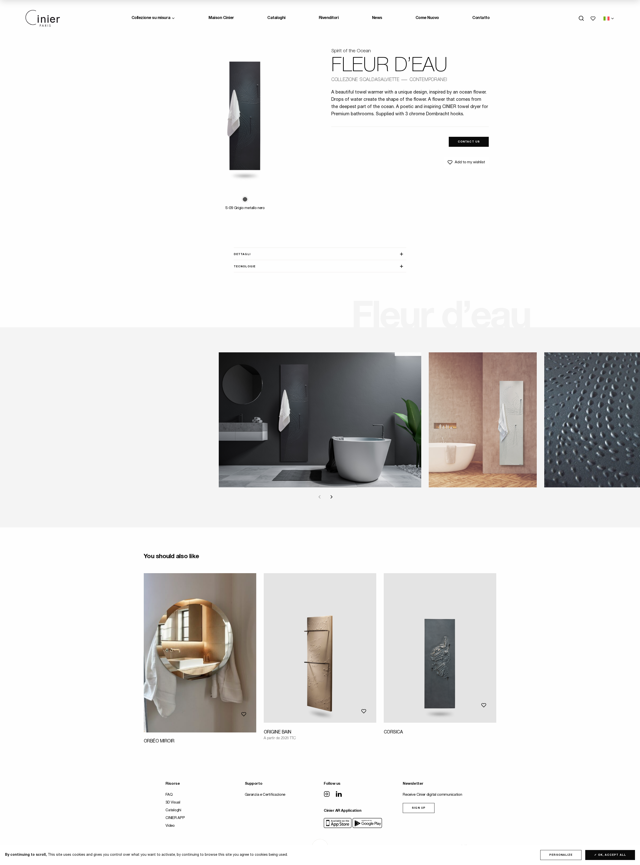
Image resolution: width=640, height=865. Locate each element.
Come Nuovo (427, 18)
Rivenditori (329, 18)
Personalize (560, 855)
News (377, 18)
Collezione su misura (151, 18)
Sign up (419, 808)
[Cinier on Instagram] (327, 794)
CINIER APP (175, 818)
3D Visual (173, 802)
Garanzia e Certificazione (265, 795)
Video (170, 826)
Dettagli (242, 254)
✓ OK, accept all (610, 855)
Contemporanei (428, 80)
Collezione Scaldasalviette (365, 80)
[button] (245, 199)
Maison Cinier (221, 18)
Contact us (469, 142)
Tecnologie (245, 266)
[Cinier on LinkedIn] (339, 794)
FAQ (169, 795)
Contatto (481, 18)
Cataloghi (276, 18)
